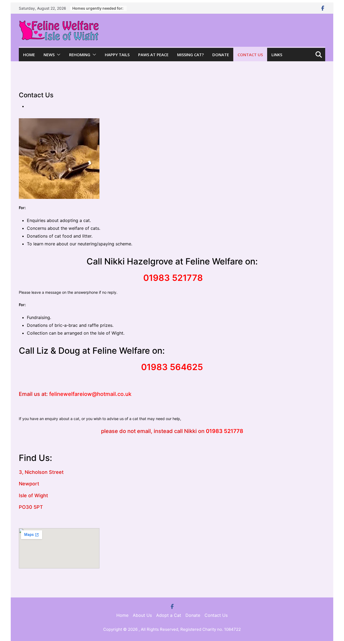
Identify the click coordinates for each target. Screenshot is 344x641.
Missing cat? (190, 54)
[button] (57, 55)
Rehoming (79, 54)
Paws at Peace (153, 54)
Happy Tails (117, 54)
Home (29, 54)
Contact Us (250, 54)
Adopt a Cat (168, 615)
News (49, 54)
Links (276, 54)
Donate (220, 54)
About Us (142, 615)
